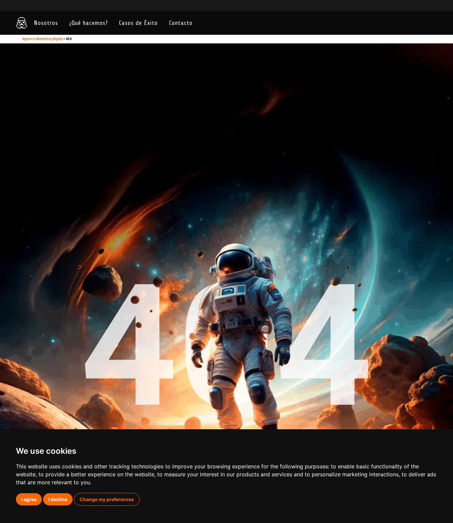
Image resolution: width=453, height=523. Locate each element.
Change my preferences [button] (107, 499)
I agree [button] (28, 499)
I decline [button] (57, 499)
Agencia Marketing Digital (43, 39)
